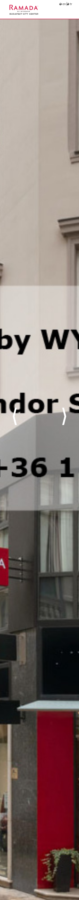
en (64, 4)
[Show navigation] (69, 12)
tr (71, 4)
